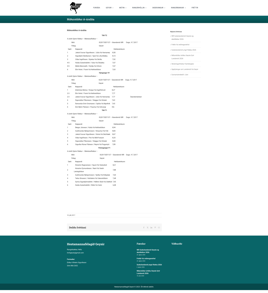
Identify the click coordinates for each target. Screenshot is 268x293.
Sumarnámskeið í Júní (179, 75)
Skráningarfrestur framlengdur (182, 64)
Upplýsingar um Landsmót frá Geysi (184, 69)
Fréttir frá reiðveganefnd (180, 45)
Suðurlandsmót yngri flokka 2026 (183, 50)
